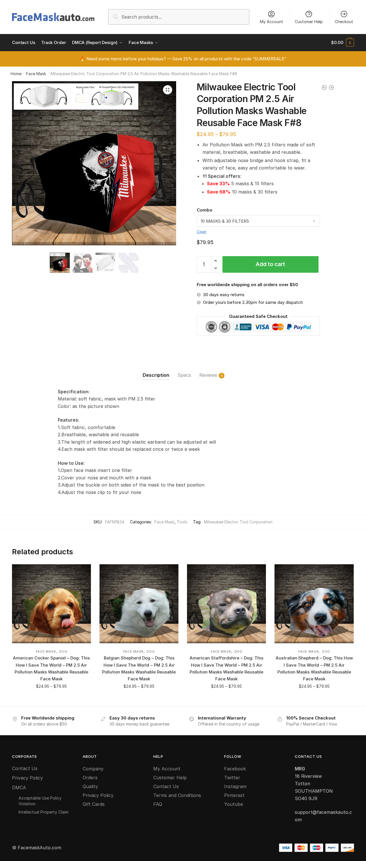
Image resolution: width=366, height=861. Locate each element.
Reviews (208, 375)
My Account (271, 21)
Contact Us (24, 768)
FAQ (157, 804)
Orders (90, 777)
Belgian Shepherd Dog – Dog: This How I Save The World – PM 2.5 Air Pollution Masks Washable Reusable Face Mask (139, 668)
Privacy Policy (27, 778)
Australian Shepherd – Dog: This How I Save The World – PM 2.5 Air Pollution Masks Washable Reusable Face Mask (314, 668)
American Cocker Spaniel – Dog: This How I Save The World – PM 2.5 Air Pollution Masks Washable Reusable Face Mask (51, 668)
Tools (182, 521)
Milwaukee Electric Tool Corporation (238, 521)
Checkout (344, 21)
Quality (90, 786)
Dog (63, 651)
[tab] (156, 371)
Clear (201, 231)
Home (16, 73)
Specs (184, 375)
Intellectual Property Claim (43, 812)
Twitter (232, 777)
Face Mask (36, 73)
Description (156, 375)
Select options (51, 699)
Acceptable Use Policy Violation (40, 801)
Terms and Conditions (177, 795)
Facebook (235, 769)
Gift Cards (94, 804)
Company (93, 769)
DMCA (19, 787)
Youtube (233, 804)
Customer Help (309, 21)
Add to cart (270, 264)
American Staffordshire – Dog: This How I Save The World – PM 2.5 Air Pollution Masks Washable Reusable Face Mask (226, 668)
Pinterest (234, 795)
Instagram (235, 786)
